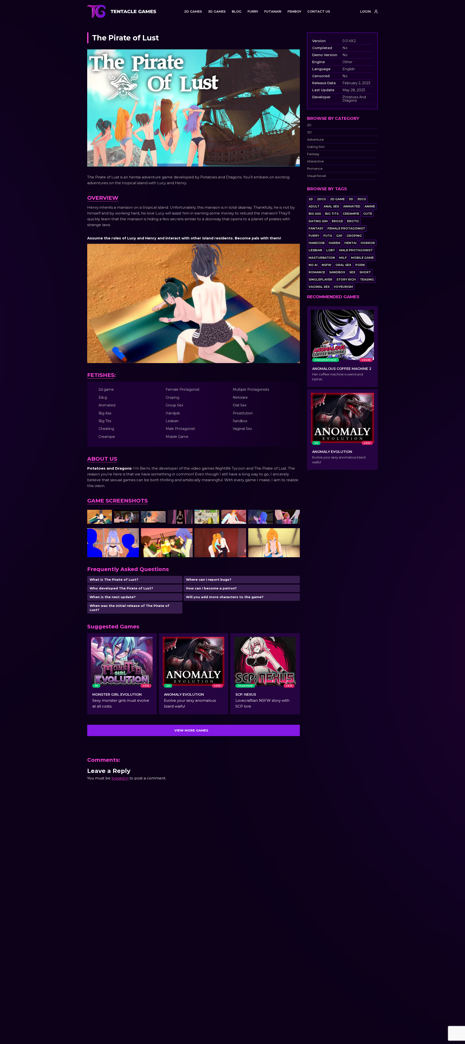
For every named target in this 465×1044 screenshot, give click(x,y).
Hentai (350, 243)
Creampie (351, 213)
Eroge (337, 221)
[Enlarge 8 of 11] (293, 516)
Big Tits (332, 213)
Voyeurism (343, 287)
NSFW (326, 265)
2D (309, 125)
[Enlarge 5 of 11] (212, 516)
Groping (354, 235)
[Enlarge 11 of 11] (239, 534)
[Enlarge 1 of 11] (105, 516)
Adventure (315, 139)
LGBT (330, 250)
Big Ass (315, 213)
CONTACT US (318, 11)
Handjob (317, 243)
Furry (314, 235)
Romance (315, 168)
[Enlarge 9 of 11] (132, 534)
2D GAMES (193, 11)
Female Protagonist (346, 228)
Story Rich (346, 279)
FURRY (253, 11)
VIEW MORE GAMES (191, 730)
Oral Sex (343, 265)
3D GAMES (217, 11)
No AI (313, 265)
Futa (327, 235)
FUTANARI (272, 11)
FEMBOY (294, 11)
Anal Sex (331, 206)
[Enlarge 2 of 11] (132, 516)
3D (309, 132)
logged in (120, 778)
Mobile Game (362, 257)
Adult (314, 206)
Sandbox (337, 272)
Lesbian (315, 250)
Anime (369, 206)
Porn (360, 265)
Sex (352, 272)
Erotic (353, 221)
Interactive (315, 161)
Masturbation (322, 257)
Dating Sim (316, 146)
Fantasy (313, 154)
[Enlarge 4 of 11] (186, 516)
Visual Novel (316, 175)
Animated (351, 206)
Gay (339, 235)
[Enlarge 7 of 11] (266, 516)
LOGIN (365, 11)
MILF (343, 257)
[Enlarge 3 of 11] (159, 516)
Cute (367, 213)
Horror (368, 243)
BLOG (236, 11)
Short (365, 272)
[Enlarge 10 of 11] (186, 534)
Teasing (367, 279)
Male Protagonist (356, 250)
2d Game (337, 199)
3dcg (361, 199)
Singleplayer (320, 279)
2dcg (321, 199)
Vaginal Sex (319, 287)
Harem (334, 243)
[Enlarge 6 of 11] (239, 516)
